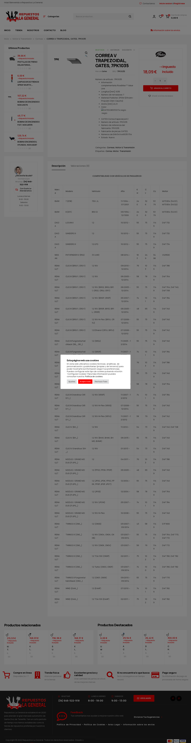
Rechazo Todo (101, 381)
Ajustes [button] (72, 381)
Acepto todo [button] (85, 381)
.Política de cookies (94, 376)
